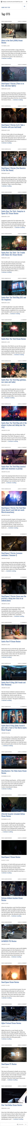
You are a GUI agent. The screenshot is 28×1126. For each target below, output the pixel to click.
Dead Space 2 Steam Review (10, 857)
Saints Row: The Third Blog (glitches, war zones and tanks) (13, 380)
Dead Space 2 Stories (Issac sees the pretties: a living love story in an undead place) (13, 598)
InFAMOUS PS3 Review (8, 941)
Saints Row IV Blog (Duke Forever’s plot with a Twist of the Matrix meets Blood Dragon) (14, 727)
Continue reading (6, 58)
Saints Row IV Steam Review (11, 641)
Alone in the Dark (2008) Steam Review (12, 41)
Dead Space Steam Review (10, 982)
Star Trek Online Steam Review (11, 1105)
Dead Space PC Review (9, 1064)
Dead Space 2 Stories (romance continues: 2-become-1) (11, 554)
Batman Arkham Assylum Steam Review (12, 899)
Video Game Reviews (6, 21)
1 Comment (24, 319)
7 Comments (23, 577)
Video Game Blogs (6, 64)
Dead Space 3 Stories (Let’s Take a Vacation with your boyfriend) (13, 126)
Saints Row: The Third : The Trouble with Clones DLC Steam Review (13, 253)
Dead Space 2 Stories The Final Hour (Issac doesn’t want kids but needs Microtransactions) (13, 509)
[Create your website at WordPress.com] (14, 1)
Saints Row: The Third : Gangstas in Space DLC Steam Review (13, 212)
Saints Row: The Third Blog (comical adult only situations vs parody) (13, 467)
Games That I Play (5, 7)
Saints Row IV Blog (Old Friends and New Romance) (13, 683)
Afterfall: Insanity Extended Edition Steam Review (13, 815)
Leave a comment (22, 21)
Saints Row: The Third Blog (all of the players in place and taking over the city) (14, 425)
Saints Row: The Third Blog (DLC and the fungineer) (13, 298)
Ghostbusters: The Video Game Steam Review (14, 771)
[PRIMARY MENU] (24, 6)
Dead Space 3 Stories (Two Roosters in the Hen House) (13, 169)
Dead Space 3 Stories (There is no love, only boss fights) (12, 84)
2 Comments (23, 534)
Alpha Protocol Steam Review (11, 1023)
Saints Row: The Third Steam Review (13, 338)
